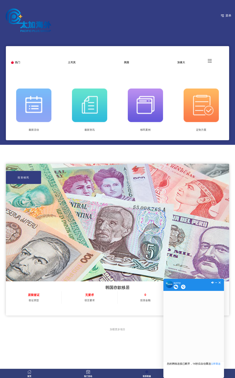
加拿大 (181, 62)
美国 (126, 62)
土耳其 (72, 62)
